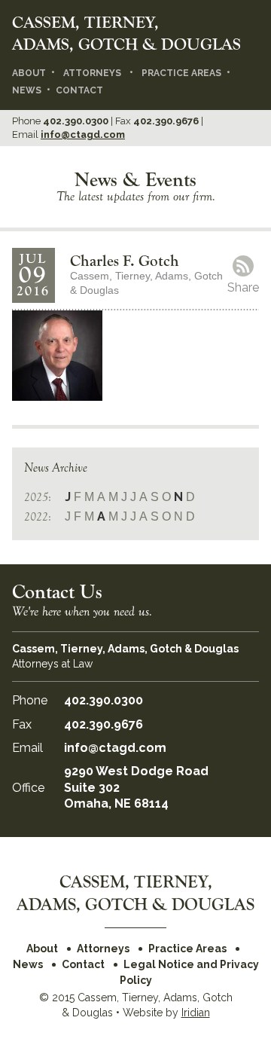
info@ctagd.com (83, 134)
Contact (79, 90)
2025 (36, 497)
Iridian (195, 1013)
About (29, 73)
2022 (36, 517)
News (26, 90)
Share (243, 287)
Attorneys (92, 73)
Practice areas (181, 73)
